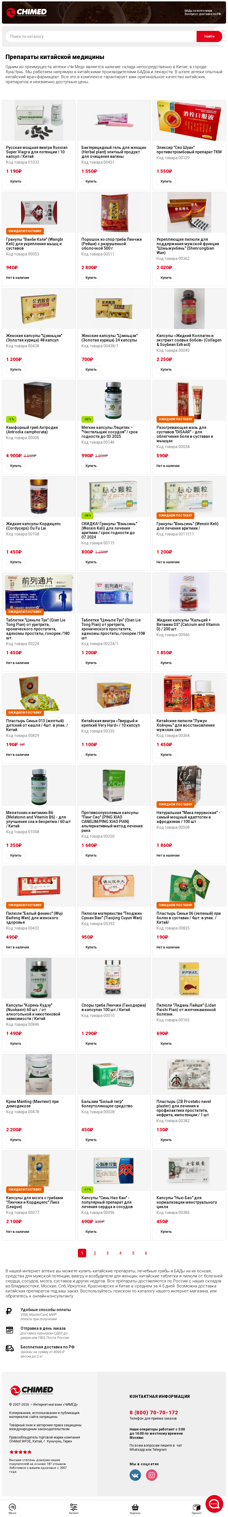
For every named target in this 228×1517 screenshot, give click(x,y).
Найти (209, 36)
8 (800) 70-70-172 (154, 1413)
